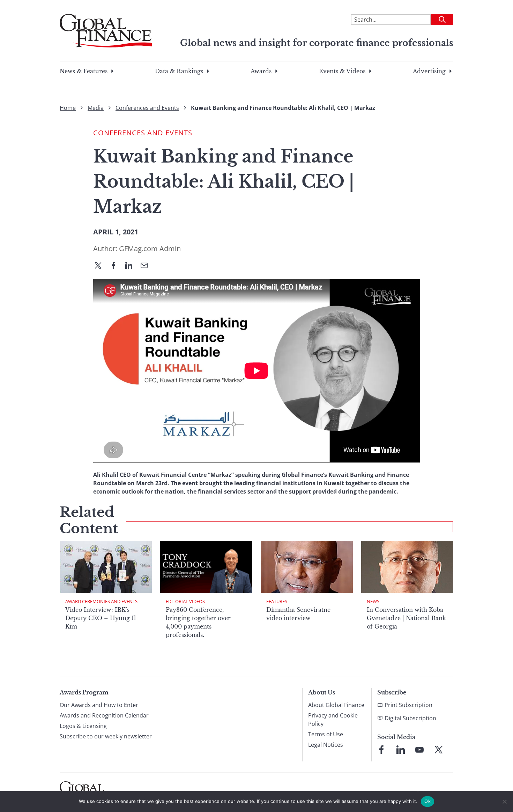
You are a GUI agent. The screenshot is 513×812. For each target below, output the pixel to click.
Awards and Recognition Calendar (104, 715)
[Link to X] (438, 749)
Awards (261, 71)
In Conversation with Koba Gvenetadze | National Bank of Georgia (406, 618)
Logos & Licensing (83, 726)
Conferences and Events (147, 108)
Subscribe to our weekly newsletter (106, 736)
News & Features (83, 71)
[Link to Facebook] (381, 749)
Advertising (429, 71)
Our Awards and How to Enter (99, 705)
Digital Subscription (410, 718)
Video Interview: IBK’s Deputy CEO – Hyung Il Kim (100, 618)
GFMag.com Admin (150, 248)
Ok (427, 801)
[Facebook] (116, 266)
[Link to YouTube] (419, 749)
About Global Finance (336, 705)
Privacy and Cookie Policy (333, 720)
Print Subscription (408, 705)
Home (68, 108)
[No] (504, 801)
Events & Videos (342, 71)
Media (96, 108)
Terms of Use (325, 734)
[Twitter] (101, 266)
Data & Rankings (179, 71)
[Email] (147, 266)
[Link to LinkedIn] (400, 749)
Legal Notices (325, 745)
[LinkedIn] (131, 266)
